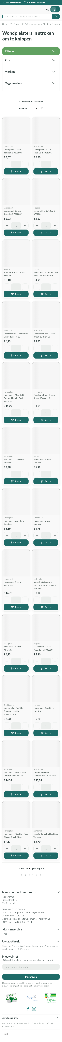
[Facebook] (28, 1009)
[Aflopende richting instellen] (42, 108)
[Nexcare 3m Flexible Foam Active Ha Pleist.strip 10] (16, 688)
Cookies (51, 1023)
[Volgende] (40, 875)
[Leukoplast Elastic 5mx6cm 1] (16, 562)
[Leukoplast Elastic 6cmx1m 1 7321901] (46, 130)
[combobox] (27, 16)
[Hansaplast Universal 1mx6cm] (16, 440)
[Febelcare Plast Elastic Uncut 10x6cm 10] (46, 375)
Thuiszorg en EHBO (19, 24)
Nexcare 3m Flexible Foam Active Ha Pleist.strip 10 (13, 711)
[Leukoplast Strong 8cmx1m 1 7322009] (16, 191)
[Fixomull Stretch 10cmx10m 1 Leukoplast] (46, 753)
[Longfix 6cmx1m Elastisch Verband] (46, 814)
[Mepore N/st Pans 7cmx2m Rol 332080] (46, 627)
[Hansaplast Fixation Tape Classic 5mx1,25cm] (16, 814)
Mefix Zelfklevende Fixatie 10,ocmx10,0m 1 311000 (44, 585)
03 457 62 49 (18, 909)
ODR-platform (8, 1026)
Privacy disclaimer (39, 1023)
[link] (22, 875)
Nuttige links (18, 945)
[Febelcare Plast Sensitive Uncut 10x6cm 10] (16, 314)
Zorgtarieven (26, 949)
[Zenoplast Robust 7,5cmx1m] (16, 627)
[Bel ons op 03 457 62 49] (47, 9)
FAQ (4, 933)
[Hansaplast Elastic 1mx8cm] (46, 440)
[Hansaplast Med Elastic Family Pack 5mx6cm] (16, 753)
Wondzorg (35, 24)
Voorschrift (14, 949)
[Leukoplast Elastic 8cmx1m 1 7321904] (16, 130)
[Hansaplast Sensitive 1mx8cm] (46, 688)
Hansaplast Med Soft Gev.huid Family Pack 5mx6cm (14, 398)
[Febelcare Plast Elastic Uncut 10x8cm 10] (46, 314)
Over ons (6, 945)
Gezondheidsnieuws (34, 945)
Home (4, 24)
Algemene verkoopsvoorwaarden (16, 1023)
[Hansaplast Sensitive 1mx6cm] (16, 501)
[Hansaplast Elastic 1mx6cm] (46, 501)
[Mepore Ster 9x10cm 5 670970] (46, 191)
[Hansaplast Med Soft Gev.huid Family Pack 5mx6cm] (16, 375)
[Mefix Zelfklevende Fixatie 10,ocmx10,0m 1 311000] (46, 562)
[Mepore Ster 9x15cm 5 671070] (16, 253)
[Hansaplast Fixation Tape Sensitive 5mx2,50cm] (46, 253)
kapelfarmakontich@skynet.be (30, 912)
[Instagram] (34, 1009)
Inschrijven (31, 976)
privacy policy (42, 986)
